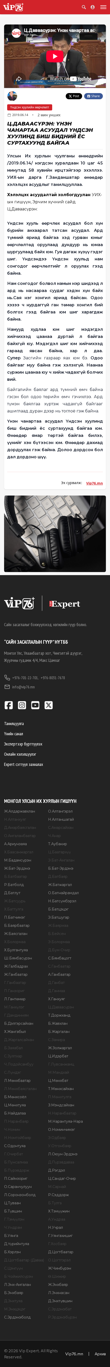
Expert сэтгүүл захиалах (23, 764)
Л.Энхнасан (58, 1292)
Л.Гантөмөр (15, 999)
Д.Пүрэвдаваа (61, 1162)
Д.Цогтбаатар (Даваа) (24, 1260)
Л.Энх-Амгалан (17, 1284)
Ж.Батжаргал (60, 884)
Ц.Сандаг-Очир (62, 1178)
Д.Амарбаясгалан (20, 827)
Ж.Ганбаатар (16, 974)
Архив (100, 1353)
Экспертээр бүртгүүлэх (23, 744)
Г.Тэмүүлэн (14, 1219)
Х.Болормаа (15, 942)
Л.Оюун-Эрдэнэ (63, 1154)
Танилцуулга (14, 723)
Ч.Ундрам (13, 1227)
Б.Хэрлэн (12, 1252)
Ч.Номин (12, 1129)
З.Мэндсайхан (61, 1105)
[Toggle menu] (102, 7)
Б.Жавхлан (58, 1023)
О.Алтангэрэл (60, 811)
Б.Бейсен (57, 933)
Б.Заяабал (13, 1048)
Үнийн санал (13, 734)
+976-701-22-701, (25, 677)
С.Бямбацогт (59, 958)
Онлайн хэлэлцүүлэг (20, 754)
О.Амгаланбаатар (20, 835)
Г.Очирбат (13, 1154)
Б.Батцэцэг (58, 909)
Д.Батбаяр (58, 876)
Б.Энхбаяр (13, 1292)
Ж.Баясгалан (15, 933)
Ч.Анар (54, 835)
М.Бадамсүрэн (17, 860)
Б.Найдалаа (15, 1113)
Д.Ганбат (56, 982)
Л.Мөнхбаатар (17, 1080)
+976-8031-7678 (53, 677)
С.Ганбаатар (59, 966)
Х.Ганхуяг (56, 999)
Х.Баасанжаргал (18, 852)
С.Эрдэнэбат (60, 1309)
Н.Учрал (55, 1227)
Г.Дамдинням (16, 1015)
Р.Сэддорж (58, 1195)
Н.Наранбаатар (62, 1113)
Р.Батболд (14, 884)
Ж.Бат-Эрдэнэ (17, 868)
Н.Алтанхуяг (15, 819)
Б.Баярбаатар (17, 925)
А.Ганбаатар (59, 974)
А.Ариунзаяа (15, 844)
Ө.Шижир (57, 1276)
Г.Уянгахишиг (60, 1235)
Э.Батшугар (58, 917)
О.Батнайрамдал (63, 893)
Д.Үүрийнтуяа (16, 1244)
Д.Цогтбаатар (60, 1252)
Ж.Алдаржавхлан (19, 811)
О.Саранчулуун (18, 1186)
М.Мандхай (58, 1072)
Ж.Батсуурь (14, 901)
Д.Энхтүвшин (60, 1301)
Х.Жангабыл (15, 1031)
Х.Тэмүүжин (59, 1211)
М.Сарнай (57, 1186)
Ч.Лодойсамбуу (19, 1064)
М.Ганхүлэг (14, 1007)
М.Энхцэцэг (14, 1309)
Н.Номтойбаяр (17, 1137)
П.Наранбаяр (16, 1121)
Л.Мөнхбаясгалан (20, 1088)
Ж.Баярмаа (58, 925)
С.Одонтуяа (15, 1146)
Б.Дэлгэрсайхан (18, 1023)
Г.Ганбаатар (15, 982)
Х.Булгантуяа (16, 950)
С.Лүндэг (12, 1072)
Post (76, 96)
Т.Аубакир (57, 844)
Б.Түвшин (13, 1211)
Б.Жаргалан (59, 1031)
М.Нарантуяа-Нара (65, 1121)
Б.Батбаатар (15, 876)
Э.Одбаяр (57, 1137)
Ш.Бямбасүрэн (18, 958)
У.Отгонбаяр (59, 1146)
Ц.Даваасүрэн (61, 1007)
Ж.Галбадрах (16, 966)
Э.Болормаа (59, 942)
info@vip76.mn (23, 686)
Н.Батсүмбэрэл (62, 901)
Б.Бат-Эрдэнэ (60, 868)
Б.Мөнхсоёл (15, 1097)
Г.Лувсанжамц (61, 1064)
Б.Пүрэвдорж (16, 1170)
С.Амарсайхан (60, 827)
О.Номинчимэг (61, 1129)
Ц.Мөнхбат (58, 1080)
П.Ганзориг (14, 991)
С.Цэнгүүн (13, 1268)
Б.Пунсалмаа (16, 1162)
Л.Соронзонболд (20, 1195)
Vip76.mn (94, 483)
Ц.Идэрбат (58, 1056)
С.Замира (56, 1039)
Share (95, 96)
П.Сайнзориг (15, 1178)
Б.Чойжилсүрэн (18, 1276)
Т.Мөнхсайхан (61, 1088)
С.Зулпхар (13, 1056)
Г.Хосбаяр (57, 1244)
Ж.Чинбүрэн (59, 1268)
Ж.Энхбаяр (58, 1284)
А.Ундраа (56, 1219)
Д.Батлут (12, 893)
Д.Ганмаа (56, 991)
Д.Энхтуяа (13, 1301)
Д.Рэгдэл (56, 1170)
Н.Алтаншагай (61, 819)
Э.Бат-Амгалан (61, 860)
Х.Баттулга (13, 909)
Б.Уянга (11, 1235)
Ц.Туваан (12, 1203)
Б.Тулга (55, 1203)
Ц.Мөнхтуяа (15, 1105)
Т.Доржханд (59, 1015)
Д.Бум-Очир (59, 950)
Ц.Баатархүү (59, 852)
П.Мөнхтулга (59, 1097)
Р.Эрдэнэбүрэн (62, 1317)
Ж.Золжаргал (60, 1048)
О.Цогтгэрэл (59, 1260)
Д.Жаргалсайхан (19, 1039)
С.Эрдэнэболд (17, 1317)
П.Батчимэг (14, 917)
